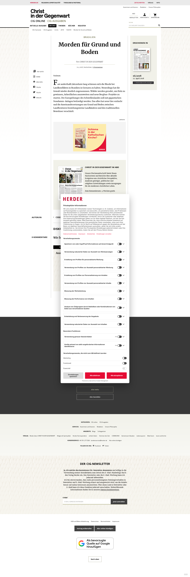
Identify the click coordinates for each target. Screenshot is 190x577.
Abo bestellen (95, 397)
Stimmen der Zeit (104, 436)
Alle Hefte (95, 390)
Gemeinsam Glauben (127, 436)
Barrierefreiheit (105, 521)
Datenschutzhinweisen (109, 490)
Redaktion (143, 7)
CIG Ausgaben (56, 21)
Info (158, 3)
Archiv (52, 25)
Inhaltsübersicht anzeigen (144, 83)
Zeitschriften (139, 3)
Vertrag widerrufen (84, 528)
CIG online (38, 21)
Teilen (38, 87)
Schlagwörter (102, 431)
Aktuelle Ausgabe (38, 25)
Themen (61, 25)
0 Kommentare (97, 67)
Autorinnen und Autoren (130, 7)
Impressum (115, 521)
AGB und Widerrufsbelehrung (80, 521)
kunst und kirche (161, 436)
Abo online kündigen (115, 440)
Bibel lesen (150, 436)
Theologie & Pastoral (72, 3)
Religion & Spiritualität (50, 3)
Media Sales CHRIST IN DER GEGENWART (42, 436)
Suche (131, 22)
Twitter (107, 446)
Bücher (71, 25)
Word (38, 77)
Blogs (94, 431)
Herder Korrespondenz (80, 436)
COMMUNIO (115, 436)
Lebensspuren (141, 436)
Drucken (39, 82)
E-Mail (65, 498)
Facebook (98, 446)
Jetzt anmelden (119, 502)
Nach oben (95, 559)
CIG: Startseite (36, 30)
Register (82, 25)
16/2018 (68, 30)
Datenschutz (95, 521)
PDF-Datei (40, 72)
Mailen (38, 98)
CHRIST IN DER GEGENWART (91, 62)
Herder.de (34, 3)
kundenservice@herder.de (99, 440)
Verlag (150, 3)
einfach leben (93, 436)
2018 (62, 30)
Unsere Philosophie (154, 7)
